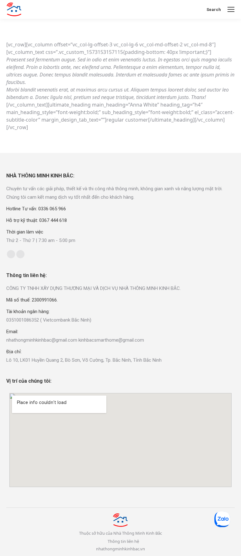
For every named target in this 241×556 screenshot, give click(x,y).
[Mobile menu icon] (231, 9)
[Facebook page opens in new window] (11, 254)
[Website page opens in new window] (20, 254)
